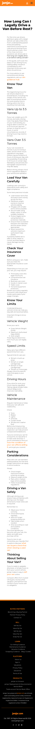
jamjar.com (20, 693)
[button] (31, 3)
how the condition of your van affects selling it (17, 445)
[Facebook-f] (16, 725)
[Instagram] (13, 725)
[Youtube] (22, 725)
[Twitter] (19, 725)
